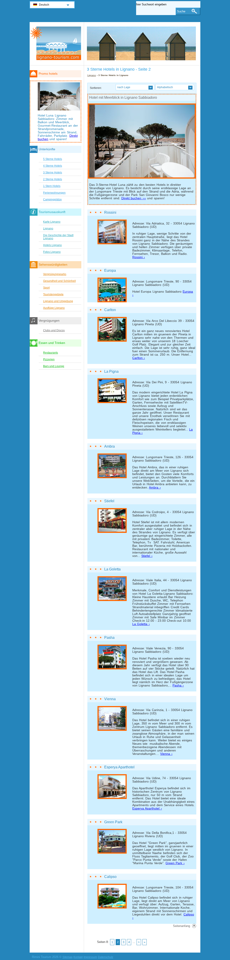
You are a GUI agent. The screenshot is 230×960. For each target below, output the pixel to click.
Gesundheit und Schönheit (59, 281)
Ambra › (155, 487)
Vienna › (166, 754)
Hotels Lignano (52, 245)
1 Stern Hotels (51, 186)
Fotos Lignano (52, 251)
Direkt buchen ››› (133, 198)
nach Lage (123, 87)
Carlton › (138, 358)
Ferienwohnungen (54, 192)
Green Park (113, 822)
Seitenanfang (181, 926)
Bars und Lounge (53, 366)
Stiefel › (146, 556)
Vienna (110, 699)
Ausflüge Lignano (54, 308)
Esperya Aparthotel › (147, 808)
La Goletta (112, 569)
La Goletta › (141, 624)
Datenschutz (105, 957)
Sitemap (67, 957)
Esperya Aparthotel (119, 767)
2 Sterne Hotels (52, 179)
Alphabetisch (165, 87)
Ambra (109, 446)
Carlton (110, 310)
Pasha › (178, 685)
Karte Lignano (51, 221)
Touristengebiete (53, 294)
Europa (110, 270)
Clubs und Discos (54, 330)
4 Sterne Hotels (52, 165)
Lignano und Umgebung (58, 301)
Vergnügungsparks (54, 274)
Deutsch (44, 4)
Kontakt (78, 957)
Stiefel (109, 501)
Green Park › (175, 863)
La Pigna (111, 371)
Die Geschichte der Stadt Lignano (58, 237)
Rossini (110, 212)
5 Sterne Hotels (52, 159)
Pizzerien (49, 359)
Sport (46, 287)
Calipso (110, 877)
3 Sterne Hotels (52, 172)
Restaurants (50, 352)
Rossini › (138, 257)
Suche (181, 11)
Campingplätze (52, 199)
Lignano (91, 75)
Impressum (90, 957)
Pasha (109, 637)
